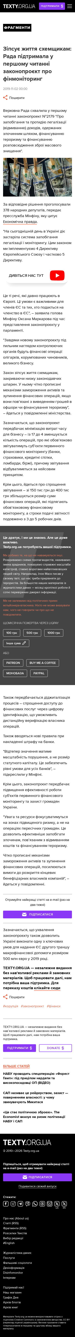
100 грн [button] (11, 633)
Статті (7, 1223)
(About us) (22, 1218)
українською (30, 1322)
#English (9, 1243)
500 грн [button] (32, 633)
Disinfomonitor (13, 1273)
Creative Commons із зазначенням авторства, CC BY (42, 1319)
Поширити (16, 98)
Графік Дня (10, 1297)
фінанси (54, 1006)
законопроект (33, 1006)
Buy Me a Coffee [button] (43, 663)
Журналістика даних (17, 1253)
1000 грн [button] (54, 633)
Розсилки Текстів (15, 1233)
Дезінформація (13, 1268)
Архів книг (10, 1307)
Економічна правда (20, 221)
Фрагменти (11, 1228)
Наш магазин (12, 1292)
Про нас (8, 1218)
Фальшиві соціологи (17, 1263)
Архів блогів (12, 1302)
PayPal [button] (38, 673)
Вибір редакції (13, 1238)
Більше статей (16, 1066)
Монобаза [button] (15, 673)
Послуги (9, 1258)
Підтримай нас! (13, 1287)
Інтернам (9, 1278)
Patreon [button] (13, 663)
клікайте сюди (47, 988)
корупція (11, 1006)
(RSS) (15, 1223)
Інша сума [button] (13, 643)
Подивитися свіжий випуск (38, 1186)
